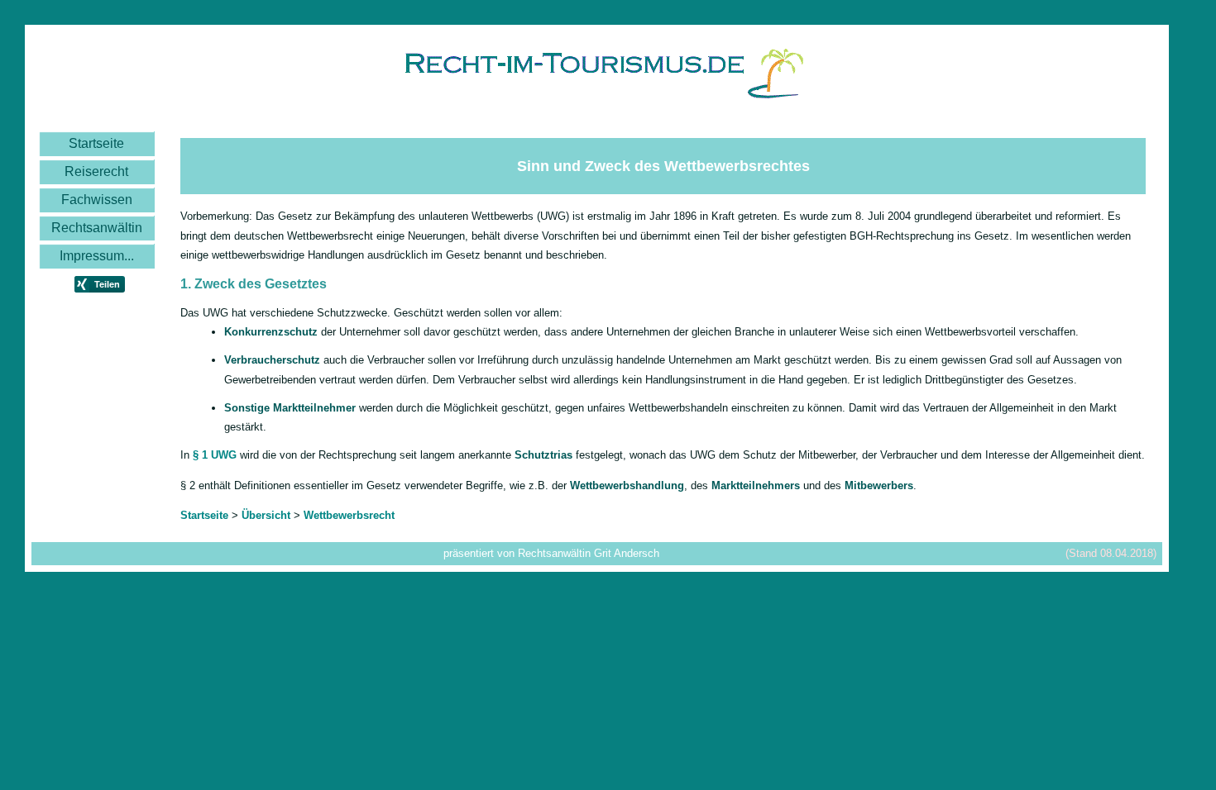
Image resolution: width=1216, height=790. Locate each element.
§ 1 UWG (215, 455)
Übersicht (266, 515)
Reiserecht (96, 171)
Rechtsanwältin (96, 228)
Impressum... (97, 256)
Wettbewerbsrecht (349, 515)
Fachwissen (96, 200)
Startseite (96, 143)
